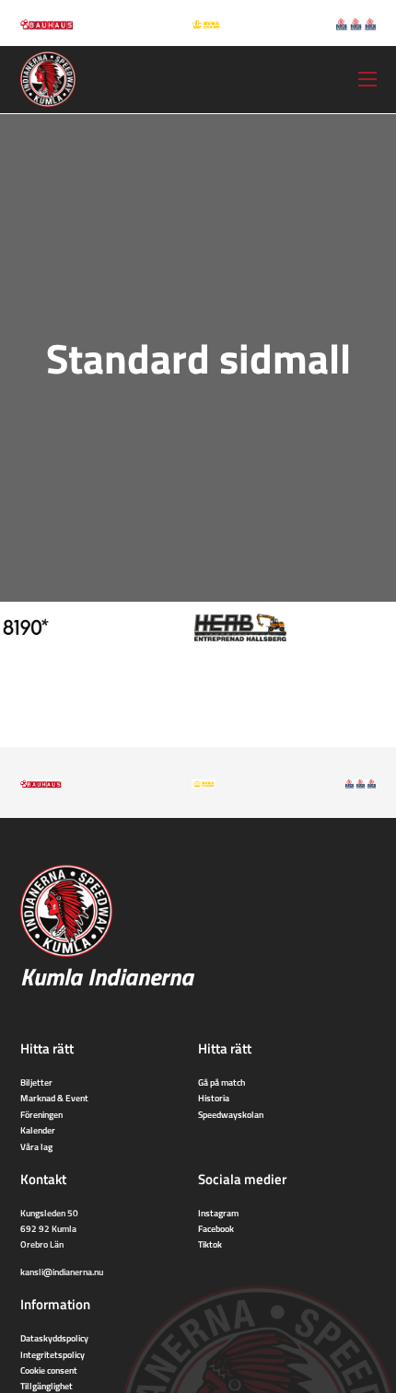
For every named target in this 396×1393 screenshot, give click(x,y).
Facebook (216, 1228)
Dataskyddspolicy (54, 1337)
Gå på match (221, 1082)
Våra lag (36, 1146)
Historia (213, 1097)
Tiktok (210, 1244)
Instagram (218, 1212)
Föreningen (41, 1114)
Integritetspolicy (52, 1354)
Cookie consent (48, 1370)
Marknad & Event (54, 1097)
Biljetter (36, 1082)
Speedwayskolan (230, 1114)
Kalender (37, 1129)
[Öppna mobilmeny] (367, 79)
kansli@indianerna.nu (61, 1271)
